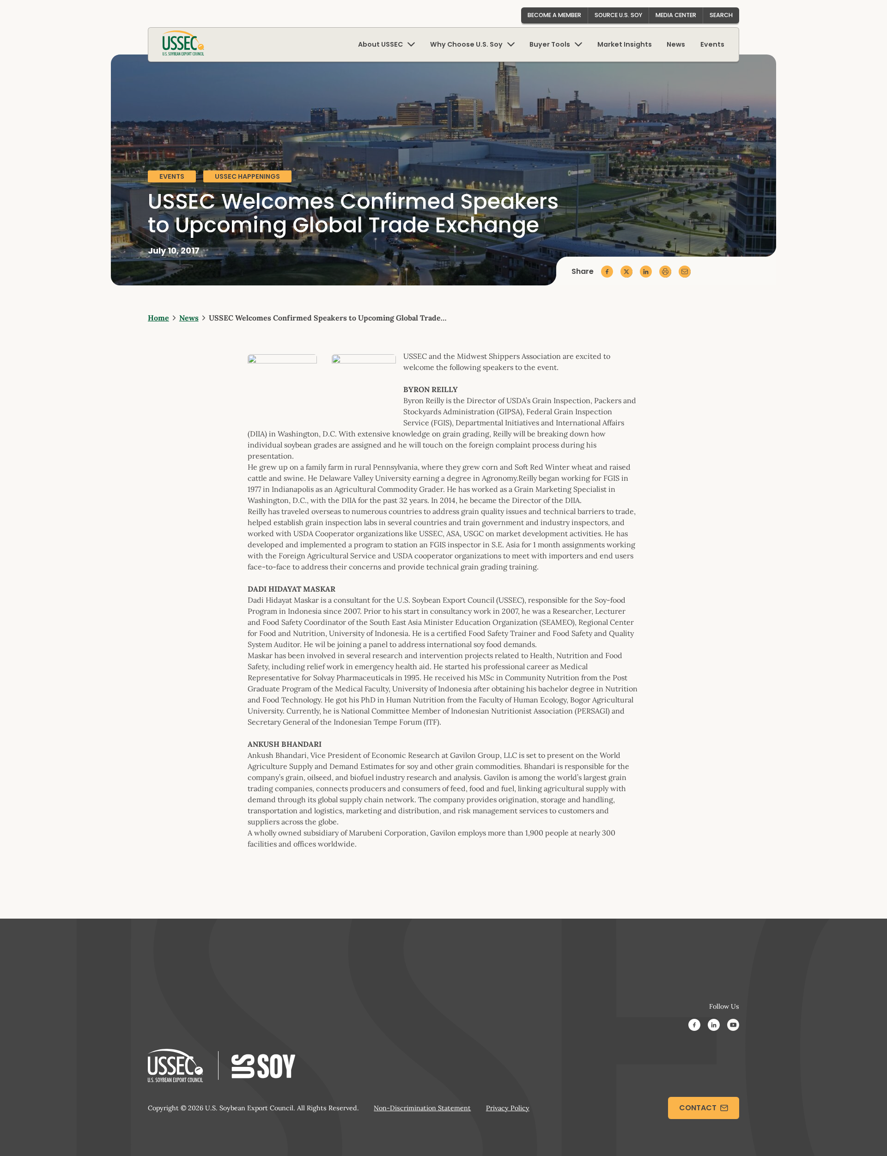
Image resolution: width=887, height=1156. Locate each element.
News (676, 44)
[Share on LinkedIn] (646, 272)
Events (712, 44)
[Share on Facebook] (607, 272)
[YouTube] (733, 1026)
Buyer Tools (549, 44)
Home (158, 317)
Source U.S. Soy (618, 15)
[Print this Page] (665, 272)
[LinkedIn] (714, 1026)
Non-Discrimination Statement (422, 1108)
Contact (698, 1107)
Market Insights (624, 44)
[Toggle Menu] (411, 44)
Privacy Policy (507, 1108)
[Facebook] (694, 1026)
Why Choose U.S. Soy (466, 44)
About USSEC (380, 44)
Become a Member (554, 15)
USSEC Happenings (247, 176)
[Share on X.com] (626, 272)
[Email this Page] (685, 272)
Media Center (676, 15)
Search (721, 15)
